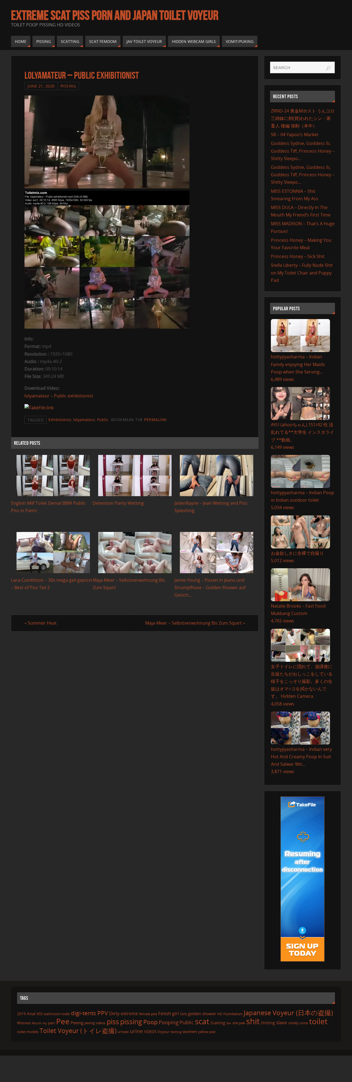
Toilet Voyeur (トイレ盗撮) (78, 1030)
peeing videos (95, 1023)
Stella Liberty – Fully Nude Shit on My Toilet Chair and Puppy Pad (302, 272)
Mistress (24, 1022)
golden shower (202, 1013)
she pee (238, 1022)
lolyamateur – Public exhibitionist (58, 396)
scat (202, 1021)
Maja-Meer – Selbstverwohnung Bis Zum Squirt (195, 623)
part (51, 1022)
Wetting (176, 1032)
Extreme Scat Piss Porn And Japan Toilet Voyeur (114, 15)
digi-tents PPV (89, 1013)
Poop (150, 1022)
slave (281, 1022)
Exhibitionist (59, 419)
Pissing (68, 86)
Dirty (114, 1013)
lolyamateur (84, 419)
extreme (129, 1013)
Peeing (77, 1022)
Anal (31, 1013)
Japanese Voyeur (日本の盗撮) (288, 1012)
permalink (155, 419)
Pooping (168, 1022)
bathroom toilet (57, 1013)
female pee (148, 1013)
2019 (21, 1013)
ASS (40, 1013)
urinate (123, 1031)
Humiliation (233, 1013)
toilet (318, 1021)
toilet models (27, 1031)
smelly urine (298, 1022)
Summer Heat (40, 623)
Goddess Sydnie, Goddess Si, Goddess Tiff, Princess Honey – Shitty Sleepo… (302, 150)
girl (175, 1013)
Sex (228, 1023)
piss (113, 1021)
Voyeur (163, 1031)
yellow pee (206, 1031)
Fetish (164, 1013)
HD (219, 1014)
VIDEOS (150, 1031)
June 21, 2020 (41, 86)
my (45, 1023)
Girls (183, 1013)
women (190, 1031)
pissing (131, 1021)
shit (253, 1021)
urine (136, 1031)
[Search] (328, 68)
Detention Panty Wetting (118, 503)
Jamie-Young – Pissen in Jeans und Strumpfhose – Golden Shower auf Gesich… (210, 587)
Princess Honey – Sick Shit (297, 256)
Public (102, 419)
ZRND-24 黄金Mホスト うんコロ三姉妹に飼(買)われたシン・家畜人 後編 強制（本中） (303, 118)
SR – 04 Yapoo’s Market (294, 134)
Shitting (268, 1022)
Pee (63, 1021)
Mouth (37, 1023)
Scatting (217, 1022)
